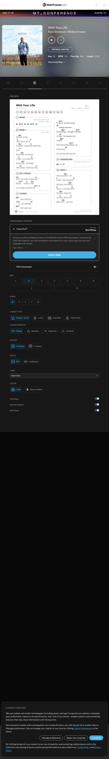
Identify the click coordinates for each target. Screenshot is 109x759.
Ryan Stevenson (57, 31)
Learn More (18, 247)
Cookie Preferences (83, 728)
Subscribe (54, 255)
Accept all (96, 738)
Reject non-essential (76, 738)
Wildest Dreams (77, 31)
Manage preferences (51, 738)
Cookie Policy (83, 747)
